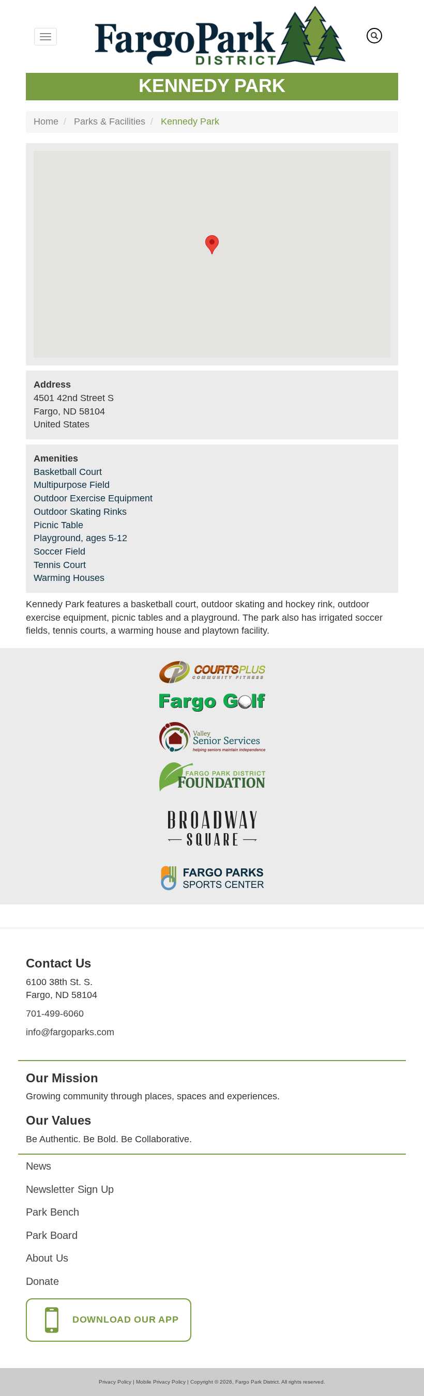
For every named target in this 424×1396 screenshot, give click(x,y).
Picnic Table (58, 525)
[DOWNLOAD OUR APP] (108, 1330)
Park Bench (52, 1212)
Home (46, 121)
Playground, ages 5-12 (80, 538)
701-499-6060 (55, 1013)
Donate (42, 1281)
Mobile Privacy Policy (161, 1382)
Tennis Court (60, 565)
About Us (47, 1258)
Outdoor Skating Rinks (80, 512)
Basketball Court (68, 472)
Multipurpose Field (72, 485)
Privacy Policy (115, 1382)
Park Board (52, 1235)
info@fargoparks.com (70, 1032)
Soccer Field (59, 551)
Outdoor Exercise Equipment (93, 498)
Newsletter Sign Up (70, 1189)
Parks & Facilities (109, 121)
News (38, 1166)
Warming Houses (69, 578)
